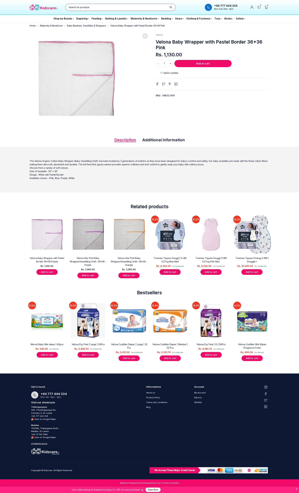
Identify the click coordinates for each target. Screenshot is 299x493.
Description (125, 140)
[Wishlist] (169, 73)
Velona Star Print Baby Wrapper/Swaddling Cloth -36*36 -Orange (129, 261)
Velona (159, 34)
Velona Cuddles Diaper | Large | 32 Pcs (129, 346)
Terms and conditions (156, 402)
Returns (198, 397)
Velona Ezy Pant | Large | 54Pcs (88, 344)
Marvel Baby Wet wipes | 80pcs (47, 344)
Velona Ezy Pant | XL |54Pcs (211, 344)
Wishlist (198, 402)
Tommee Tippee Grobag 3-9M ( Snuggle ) (252, 260)
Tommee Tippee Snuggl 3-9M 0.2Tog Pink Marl (211, 260)
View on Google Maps (45, 419)
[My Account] (252, 7)
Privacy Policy (153, 397)
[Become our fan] (265, 393)
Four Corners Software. (168, 483)
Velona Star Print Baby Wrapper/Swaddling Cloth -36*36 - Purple (88, 261)
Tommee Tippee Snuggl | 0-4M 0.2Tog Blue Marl (170, 260)
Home (33, 25)
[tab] (125, 141)
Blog (148, 407)
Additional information (163, 140)
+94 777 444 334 (225, 5)
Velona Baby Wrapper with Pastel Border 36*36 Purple (47, 260)
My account (200, 392)
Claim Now (153, 489)
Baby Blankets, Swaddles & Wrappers (86, 25)
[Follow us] (265, 400)
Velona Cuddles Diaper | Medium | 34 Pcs (170, 346)
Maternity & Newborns (51, 25)
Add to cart (203, 63)
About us (150, 392)
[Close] (296, 488)
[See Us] (265, 387)
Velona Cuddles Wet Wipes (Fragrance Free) (252, 346)
